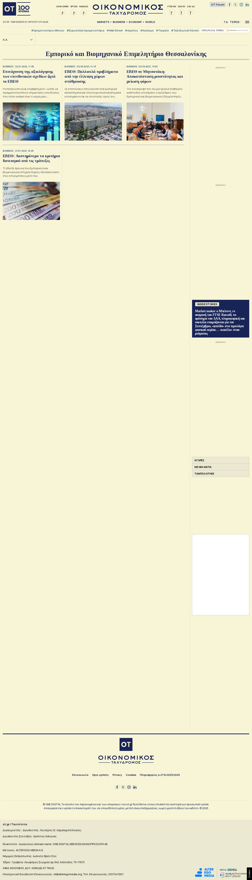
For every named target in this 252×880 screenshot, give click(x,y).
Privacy (117, 775)
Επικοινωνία (80, 775)
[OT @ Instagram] (241, 5)
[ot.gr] (128, 13)
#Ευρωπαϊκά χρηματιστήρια (85, 30)
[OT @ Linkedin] (247, 5)
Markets (103, 22)
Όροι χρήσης (100, 775)
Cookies (131, 775)
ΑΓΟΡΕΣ (199, 460)
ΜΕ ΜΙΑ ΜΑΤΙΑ (202, 467)
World (150, 22)
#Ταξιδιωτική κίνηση (185, 30)
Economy (135, 22)
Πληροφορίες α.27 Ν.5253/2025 (160, 775)
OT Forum (218, 4)
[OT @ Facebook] (229, 5)
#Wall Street (115, 30)
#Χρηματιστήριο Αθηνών (47, 30)
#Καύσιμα (147, 30)
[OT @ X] (235, 5)
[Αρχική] (16, 9)
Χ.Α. (5, 40)
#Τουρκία (162, 30)
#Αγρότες (131, 30)
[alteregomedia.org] (204, 876)
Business (119, 22)
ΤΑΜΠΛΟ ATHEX (204, 473)
